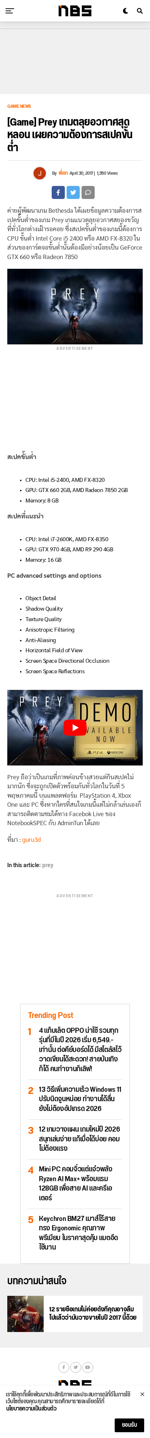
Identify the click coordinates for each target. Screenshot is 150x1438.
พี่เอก (63, 173)
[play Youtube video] (75, 727)
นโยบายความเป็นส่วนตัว (31, 1409)
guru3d (31, 840)
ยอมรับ (129, 1425)
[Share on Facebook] (58, 192)
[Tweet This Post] (73, 192)
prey (47, 865)
